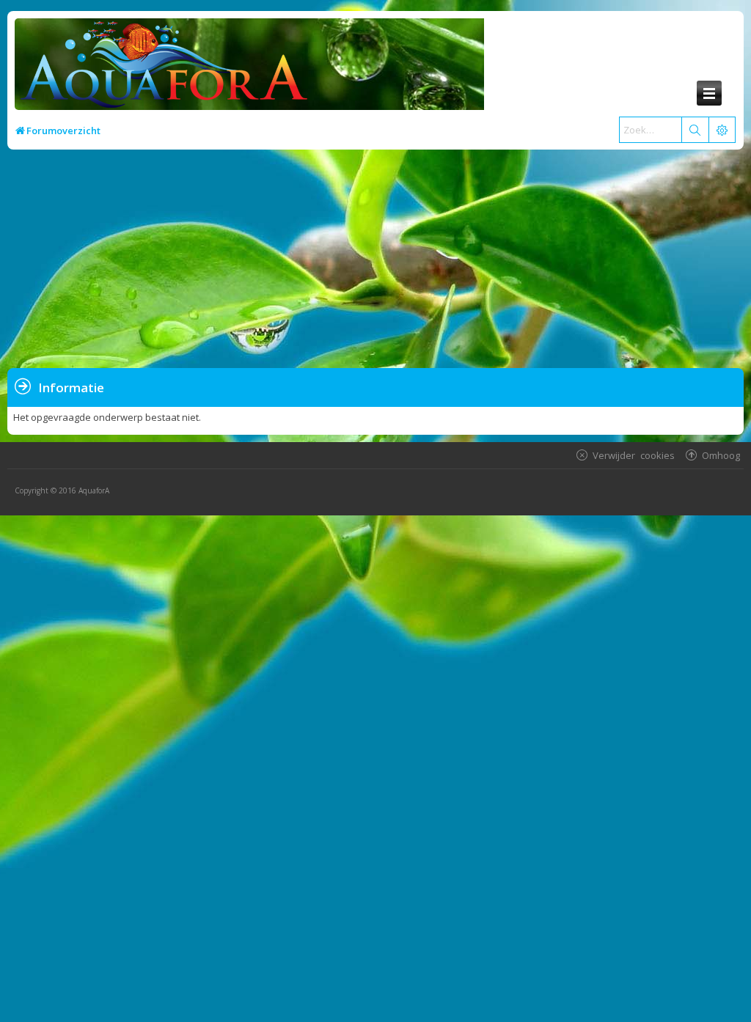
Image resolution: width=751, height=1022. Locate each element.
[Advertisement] (377, 259)
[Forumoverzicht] (160, 68)
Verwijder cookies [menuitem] (634, 455)
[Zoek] (694, 130)
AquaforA (93, 490)
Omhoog (721, 455)
